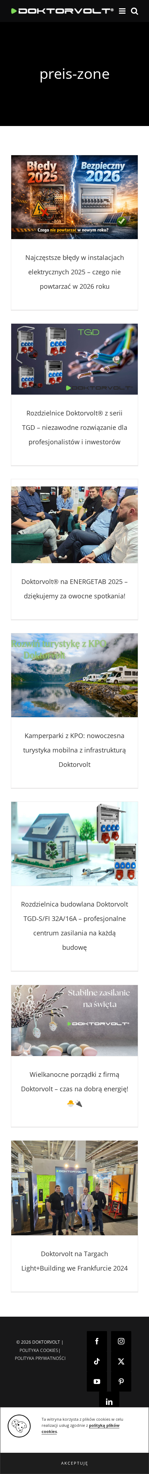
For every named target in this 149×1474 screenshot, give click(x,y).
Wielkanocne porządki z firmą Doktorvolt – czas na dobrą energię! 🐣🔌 (74, 1088)
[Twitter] (121, 1361)
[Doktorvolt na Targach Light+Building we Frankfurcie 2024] (74, 1188)
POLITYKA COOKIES (39, 1350)
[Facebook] (97, 1341)
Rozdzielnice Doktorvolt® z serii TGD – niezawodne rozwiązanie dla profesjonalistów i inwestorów (74, 427)
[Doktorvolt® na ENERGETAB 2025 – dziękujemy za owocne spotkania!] (74, 521)
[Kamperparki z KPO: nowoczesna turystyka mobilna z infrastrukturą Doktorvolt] (74, 675)
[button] (74, 1463)
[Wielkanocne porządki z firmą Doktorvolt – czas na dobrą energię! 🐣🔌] (74, 1020)
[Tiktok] (97, 1361)
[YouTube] (97, 1381)
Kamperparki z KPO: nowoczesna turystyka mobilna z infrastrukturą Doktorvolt (74, 750)
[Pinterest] (121, 1381)
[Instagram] (121, 1341)
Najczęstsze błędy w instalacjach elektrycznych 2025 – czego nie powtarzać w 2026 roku (74, 272)
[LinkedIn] (109, 1402)
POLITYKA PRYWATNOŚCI (40, 1358)
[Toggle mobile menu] (123, 11)
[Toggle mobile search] (134, 11)
